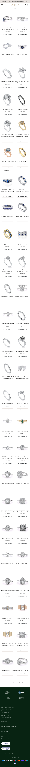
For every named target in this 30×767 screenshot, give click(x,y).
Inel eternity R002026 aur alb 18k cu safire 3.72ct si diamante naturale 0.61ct (7, 217)
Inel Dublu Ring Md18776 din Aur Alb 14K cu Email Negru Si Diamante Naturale (22, 350)
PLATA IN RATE (4, 731)
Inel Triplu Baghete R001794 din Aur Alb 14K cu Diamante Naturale (7, 564)
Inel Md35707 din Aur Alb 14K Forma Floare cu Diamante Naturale (8, 270)
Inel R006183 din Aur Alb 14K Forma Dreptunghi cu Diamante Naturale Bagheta (8, 511)
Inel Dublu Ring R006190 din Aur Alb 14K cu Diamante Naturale (22, 297)
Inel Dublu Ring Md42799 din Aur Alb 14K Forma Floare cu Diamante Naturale (7, 108)
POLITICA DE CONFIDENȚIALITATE (9, 726)
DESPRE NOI (4, 721)
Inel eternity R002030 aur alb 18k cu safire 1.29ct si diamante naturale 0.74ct (22, 217)
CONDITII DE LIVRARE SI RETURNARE (9, 729)
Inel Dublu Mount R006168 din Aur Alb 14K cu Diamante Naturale (22, 537)
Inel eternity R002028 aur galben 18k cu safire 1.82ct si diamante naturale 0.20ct (8, 244)
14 (19, 682)
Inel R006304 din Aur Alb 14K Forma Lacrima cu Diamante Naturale (8, 431)
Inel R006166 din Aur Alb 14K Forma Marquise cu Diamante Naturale (8, 591)
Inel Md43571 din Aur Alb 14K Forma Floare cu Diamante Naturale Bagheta (22, 82)
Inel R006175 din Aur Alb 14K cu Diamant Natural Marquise (8, 324)
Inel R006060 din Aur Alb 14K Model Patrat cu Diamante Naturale (22, 644)
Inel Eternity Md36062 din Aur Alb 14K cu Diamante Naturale (7, 297)
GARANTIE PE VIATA (5, 733)
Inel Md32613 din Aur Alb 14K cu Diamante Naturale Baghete (8, 350)
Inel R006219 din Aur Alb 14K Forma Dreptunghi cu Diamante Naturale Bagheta (22, 457)
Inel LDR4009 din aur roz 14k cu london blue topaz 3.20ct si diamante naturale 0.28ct (8, 162)
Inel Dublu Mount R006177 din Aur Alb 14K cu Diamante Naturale (22, 511)
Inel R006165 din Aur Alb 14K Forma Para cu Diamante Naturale (22, 591)
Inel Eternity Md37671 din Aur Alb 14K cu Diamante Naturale (22, 324)
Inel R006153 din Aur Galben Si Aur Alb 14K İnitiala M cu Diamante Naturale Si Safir (7, 644)
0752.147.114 (6, 712)
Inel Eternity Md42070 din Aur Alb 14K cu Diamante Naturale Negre (22, 108)
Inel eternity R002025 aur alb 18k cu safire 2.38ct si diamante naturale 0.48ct (22, 190)
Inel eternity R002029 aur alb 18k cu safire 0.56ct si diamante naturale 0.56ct (22, 244)
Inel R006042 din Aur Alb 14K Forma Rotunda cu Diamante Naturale (22, 671)
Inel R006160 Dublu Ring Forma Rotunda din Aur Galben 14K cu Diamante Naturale (8, 617)
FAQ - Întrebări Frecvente (6, 738)
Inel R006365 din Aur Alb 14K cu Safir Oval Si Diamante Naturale (8, 28)
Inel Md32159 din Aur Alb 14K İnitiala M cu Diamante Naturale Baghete (22, 377)
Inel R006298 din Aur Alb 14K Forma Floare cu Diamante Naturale (8, 457)
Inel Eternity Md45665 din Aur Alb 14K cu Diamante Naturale (7, 82)
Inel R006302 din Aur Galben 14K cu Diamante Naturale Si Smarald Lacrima (22, 431)
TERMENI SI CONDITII (6, 724)
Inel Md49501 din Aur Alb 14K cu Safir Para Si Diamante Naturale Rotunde (22, 55)
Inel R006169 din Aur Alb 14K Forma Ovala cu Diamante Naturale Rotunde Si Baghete (8, 537)
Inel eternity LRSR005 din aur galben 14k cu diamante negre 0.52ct (22, 162)
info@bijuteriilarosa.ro (6, 717)
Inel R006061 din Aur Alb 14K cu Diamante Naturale (22, 564)
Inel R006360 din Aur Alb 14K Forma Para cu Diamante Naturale (22, 28)
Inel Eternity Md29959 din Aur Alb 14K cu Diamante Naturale (7, 404)
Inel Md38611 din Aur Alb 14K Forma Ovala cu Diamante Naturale (22, 404)
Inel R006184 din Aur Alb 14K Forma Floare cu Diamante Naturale (22, 484)
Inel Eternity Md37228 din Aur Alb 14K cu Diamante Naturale (7, 377)
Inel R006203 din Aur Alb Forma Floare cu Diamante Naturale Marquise (8, 484)
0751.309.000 (6, 715)
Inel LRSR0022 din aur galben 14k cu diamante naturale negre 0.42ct (22, 135)
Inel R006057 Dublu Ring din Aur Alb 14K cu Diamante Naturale (8, 671)
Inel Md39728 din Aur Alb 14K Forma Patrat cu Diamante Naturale (8, 135)
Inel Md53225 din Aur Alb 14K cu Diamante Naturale (8, 55)
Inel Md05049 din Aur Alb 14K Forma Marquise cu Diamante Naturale (22, 270)
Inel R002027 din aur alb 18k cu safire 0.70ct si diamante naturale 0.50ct (8, 190)
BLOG (2, 736)
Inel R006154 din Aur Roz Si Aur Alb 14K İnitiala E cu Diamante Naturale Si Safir (22, 617)
